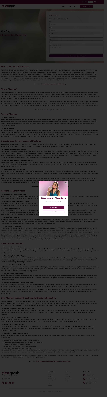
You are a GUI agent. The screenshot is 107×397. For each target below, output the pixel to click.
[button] (66, 182)
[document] (53, 198)
